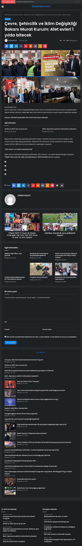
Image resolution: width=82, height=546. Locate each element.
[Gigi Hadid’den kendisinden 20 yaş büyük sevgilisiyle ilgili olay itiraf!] (10, 427)
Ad (6, 322)
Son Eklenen (41, 352)
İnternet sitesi (46, 329)
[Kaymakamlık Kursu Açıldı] (10, 482)
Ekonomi (15, 15)
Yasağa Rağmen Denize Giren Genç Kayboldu (21, 414)
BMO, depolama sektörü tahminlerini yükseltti (59, 129)
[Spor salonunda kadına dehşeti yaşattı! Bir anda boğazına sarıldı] (10, 393)
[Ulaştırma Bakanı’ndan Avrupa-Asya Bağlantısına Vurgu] (10, 402)
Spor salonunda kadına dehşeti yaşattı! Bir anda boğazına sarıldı (41, 390)
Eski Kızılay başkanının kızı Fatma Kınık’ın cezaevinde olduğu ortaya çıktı (31, 466)
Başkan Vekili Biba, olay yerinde (13, 254)
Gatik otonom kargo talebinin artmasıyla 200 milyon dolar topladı (66, 255)
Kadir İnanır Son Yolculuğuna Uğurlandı (31, 488)
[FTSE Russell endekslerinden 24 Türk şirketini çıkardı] (16, 269)
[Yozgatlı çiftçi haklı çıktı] (41, 269)
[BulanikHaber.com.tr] (41, 6)
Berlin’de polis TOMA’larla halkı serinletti (32, 433)
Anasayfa (9, 15)
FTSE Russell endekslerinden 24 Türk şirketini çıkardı (15, 278)
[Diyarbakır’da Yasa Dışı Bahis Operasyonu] (66, 269)
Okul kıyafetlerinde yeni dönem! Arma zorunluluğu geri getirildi (27, 455)
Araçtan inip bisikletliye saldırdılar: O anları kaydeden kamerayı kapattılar (32, 450)
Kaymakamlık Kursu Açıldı (26, 479)
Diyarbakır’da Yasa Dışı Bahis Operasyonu (65, 278)
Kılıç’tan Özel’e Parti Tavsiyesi (28, 381)
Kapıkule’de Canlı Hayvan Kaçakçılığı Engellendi (39, 254)
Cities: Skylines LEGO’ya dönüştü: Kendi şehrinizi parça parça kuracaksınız (44, 442)
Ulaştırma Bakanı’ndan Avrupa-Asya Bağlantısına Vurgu (37, 399)
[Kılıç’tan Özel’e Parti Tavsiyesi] (10, 384)
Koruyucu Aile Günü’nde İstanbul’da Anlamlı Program (24, 360)
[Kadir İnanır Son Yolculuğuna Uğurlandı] (10, 491)
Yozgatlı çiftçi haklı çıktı (39, 277)
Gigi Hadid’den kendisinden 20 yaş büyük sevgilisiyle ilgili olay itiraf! (41, 424)
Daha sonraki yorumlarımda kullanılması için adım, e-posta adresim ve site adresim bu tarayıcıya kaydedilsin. (41, 337)
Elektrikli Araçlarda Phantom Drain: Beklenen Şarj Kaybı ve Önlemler (37, 2)
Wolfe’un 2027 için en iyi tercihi (16, 129)
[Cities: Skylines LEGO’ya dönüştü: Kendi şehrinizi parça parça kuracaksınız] (10, 444)
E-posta (8, 329)
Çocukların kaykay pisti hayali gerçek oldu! (20, 461)
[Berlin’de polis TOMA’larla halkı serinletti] (10, 436)
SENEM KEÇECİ (12, 40)
